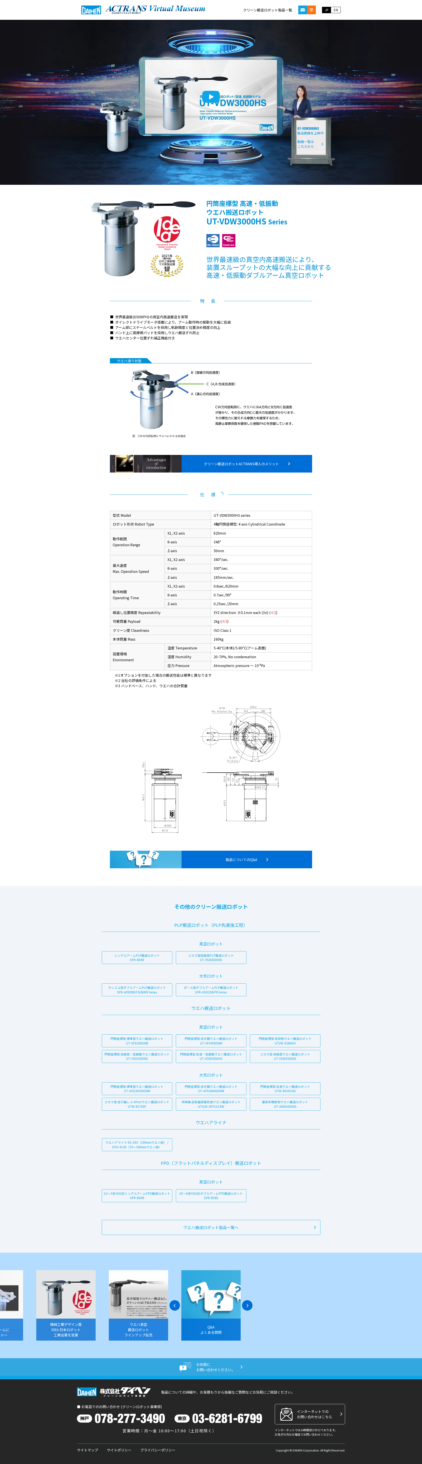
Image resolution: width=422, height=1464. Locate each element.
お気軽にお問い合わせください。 (215, 1367)
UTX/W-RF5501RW (211, 1104)
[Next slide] (247, 1305)
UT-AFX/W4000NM (211, 1088)
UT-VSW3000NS (211, 957)
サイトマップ (87, 1450)
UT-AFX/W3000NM (137, 1088)
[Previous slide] (174, 1305)
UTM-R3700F (137, 1104)
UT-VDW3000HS (211, 1056)
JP (326, 10)
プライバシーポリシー (157, 1450)
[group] (66, 1305)
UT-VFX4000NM (211, 1040)
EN (336, 10)
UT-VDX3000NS (137, 1056)
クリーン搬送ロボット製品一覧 (267, 10)
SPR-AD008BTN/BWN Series (137, 989)
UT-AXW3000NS (285, 1104)
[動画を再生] (211, 97)
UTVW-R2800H (285, 1040)
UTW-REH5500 (285, 1088)
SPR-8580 (211, 1195)
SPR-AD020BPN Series (211, 989)
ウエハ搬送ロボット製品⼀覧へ (211, 1227)
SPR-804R (137, 957)
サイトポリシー (119, 1450)
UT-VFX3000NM (137, 1040)
